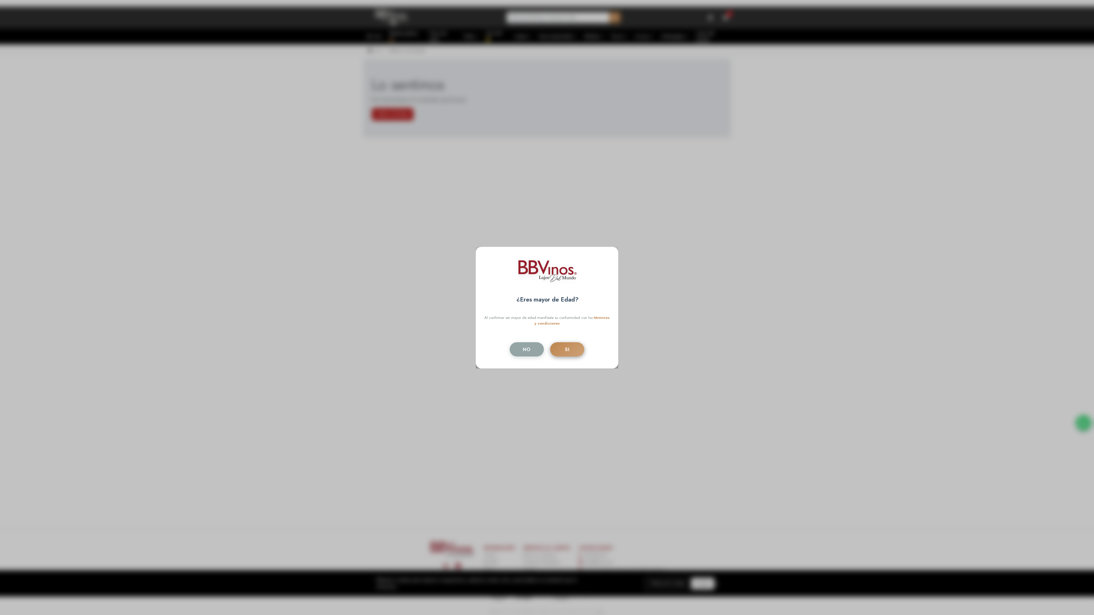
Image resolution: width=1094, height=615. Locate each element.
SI (567, 349)
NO (527, 349)
